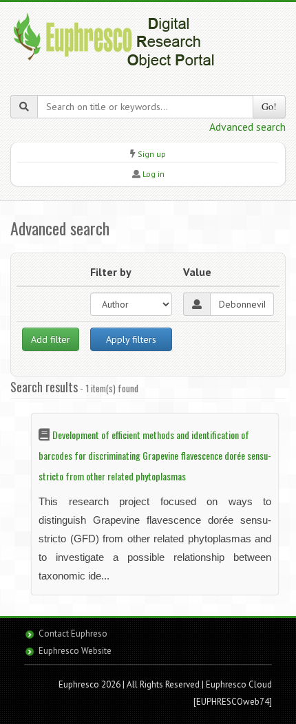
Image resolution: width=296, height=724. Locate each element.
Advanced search (247, 127)
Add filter (50, 339)
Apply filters (131, 339)
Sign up (152, 154)
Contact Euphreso (73, 633)
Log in (153, 174)
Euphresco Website (75, 651)
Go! (269, 106)
